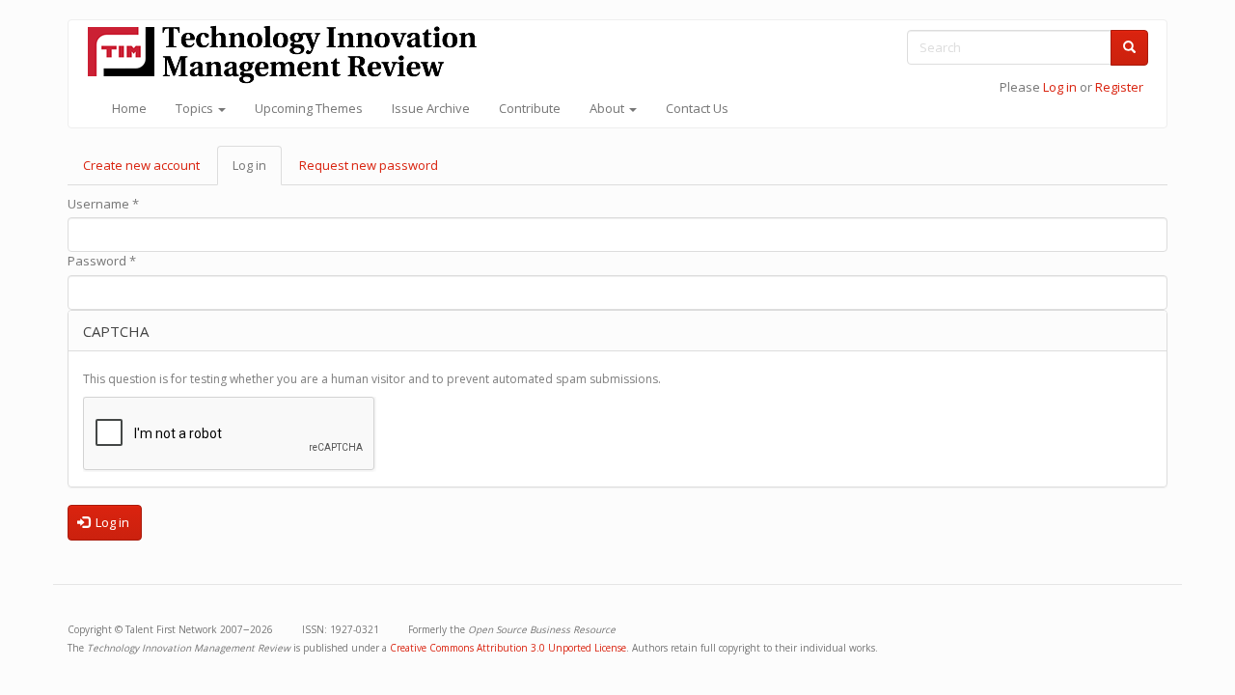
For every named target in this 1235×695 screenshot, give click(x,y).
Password (102, 260)
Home (129, 108)
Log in (1060, 87)
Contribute (530, 108)
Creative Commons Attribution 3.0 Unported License (508, 647)
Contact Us (697, 108)
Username (103, 203)
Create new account (141, 165)
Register (1119, 87)
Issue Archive (431, 108)
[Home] (289, 54)
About (608, 108)
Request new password (368, 165)
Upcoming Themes (309, 108)
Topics (196, 108)
